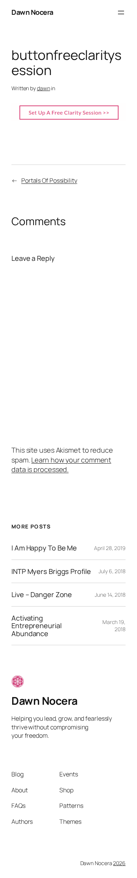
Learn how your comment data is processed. (61, 464)
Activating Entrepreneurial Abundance (36, 625)
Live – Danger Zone (41, 594)
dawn (43, 88)
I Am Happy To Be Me (44, 548)
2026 (119, 863)
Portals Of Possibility (49, 180)
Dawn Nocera (32, 12)
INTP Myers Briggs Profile (51, 571)
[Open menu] (121, 12)
